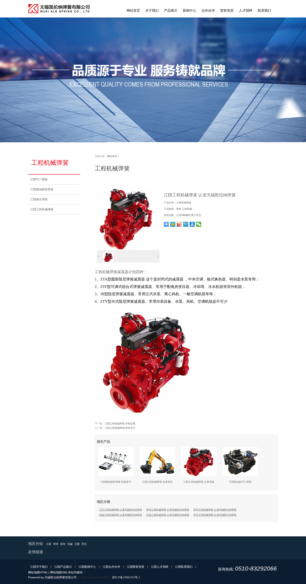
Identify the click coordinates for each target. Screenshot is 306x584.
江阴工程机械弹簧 (41, 209)
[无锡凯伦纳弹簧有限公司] (59, 16)
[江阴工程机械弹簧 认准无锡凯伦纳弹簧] (126, 249)
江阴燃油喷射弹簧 (41, 189)
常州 (55, 544)
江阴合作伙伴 (111, 566)
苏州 (62, 544)
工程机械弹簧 (183, 202)
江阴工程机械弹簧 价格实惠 (120, 423)
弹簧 (178, 208)
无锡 (69, 544)
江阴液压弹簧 (39, 199)
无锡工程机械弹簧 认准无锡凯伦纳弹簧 (120, 514)
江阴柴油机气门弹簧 (240, 481)
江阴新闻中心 (87, 566)
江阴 (77, 544)
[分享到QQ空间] (172, 224)
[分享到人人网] (192, 224)
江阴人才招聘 (159, 566)
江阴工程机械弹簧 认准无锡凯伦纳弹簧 (198, 483)
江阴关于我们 (39, 566)
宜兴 (84, 544)
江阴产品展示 (63, 566)
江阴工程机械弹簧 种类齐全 (120, 428)
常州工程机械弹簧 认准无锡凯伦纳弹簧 (167, 509)
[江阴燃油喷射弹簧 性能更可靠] (116, 475)
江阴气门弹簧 (39, 179)
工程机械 (187, 208)
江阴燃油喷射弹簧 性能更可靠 (116, 483)
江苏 (48, 544)
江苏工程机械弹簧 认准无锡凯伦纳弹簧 (120, 509)
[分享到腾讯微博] (185, 224)
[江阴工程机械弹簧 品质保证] (157, 475)
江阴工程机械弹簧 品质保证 (157, 481)
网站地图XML (59, 572)
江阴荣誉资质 (135, 566)
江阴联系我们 (184, 566)
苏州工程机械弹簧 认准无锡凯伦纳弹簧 (214, 509)
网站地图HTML (38, 572)
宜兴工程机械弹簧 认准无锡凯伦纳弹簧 (214, 514)
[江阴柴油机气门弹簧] (240, 475)
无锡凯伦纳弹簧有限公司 (61, 577)
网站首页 (112, 156)
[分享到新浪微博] (179, 224)
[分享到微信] (198, 224)
